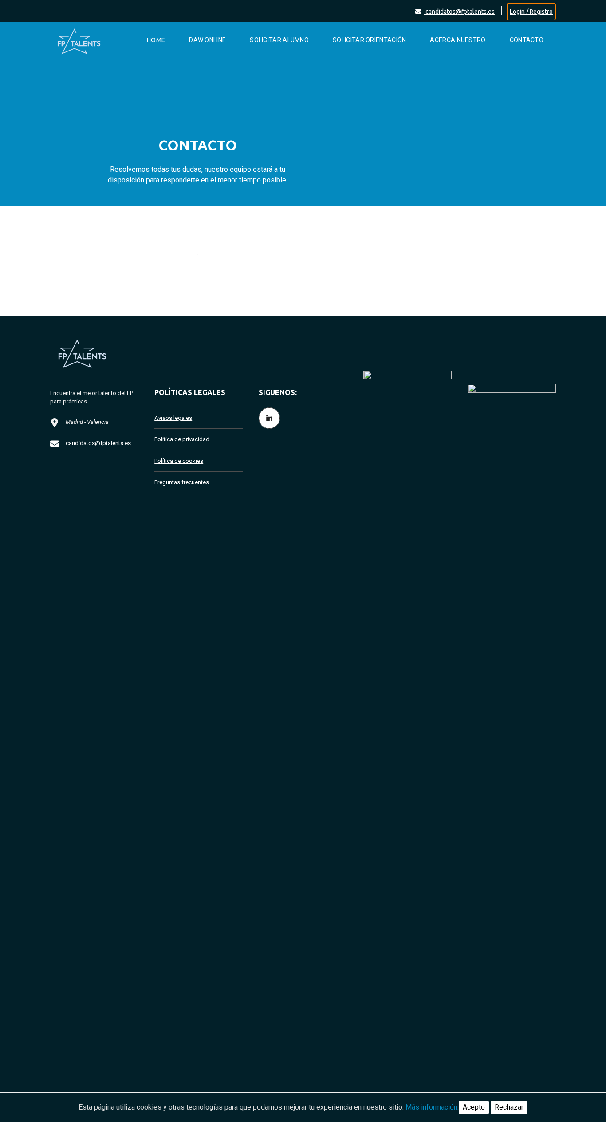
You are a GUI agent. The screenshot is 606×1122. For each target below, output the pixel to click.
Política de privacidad (181, 439)
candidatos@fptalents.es (459, 11)
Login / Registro (531, 11)
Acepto (474, 1107)
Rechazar (509, 1107)
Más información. (432, 1107)
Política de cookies (178, 461)
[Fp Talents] (88, 40)
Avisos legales (173, 418)
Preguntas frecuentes (181, 482)
